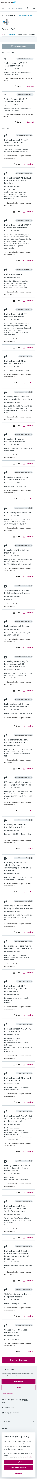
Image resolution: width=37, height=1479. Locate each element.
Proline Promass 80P (25, 15)
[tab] (12, 35)
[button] (18, 1381)
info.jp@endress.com (12, 1413)
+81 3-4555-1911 (11, 1407)
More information (7, 1393)
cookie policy (28, 1457)
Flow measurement (10, 15)
